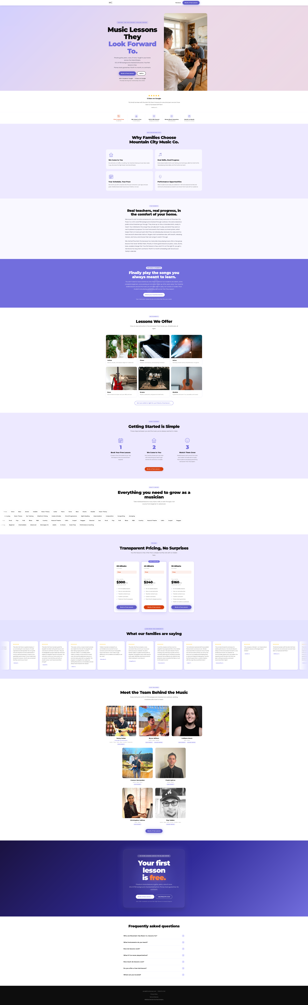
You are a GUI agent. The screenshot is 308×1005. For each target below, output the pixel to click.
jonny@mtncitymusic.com (149, 991)
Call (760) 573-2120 (164, 896)
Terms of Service (154, 997)
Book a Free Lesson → (154, 469)
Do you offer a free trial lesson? (135, 968)
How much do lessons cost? (134, 962)
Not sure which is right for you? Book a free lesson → (154, 403)
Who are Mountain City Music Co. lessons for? (140, 936)
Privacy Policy (154, 994)
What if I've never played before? (136, 955)
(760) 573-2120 (161, 991)
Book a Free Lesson (191, 2)
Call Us (141, 73)
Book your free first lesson (154, 295)
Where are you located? (132, 975)
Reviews (178, 2)
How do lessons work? (132, 949)
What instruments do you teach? (136, 942)
